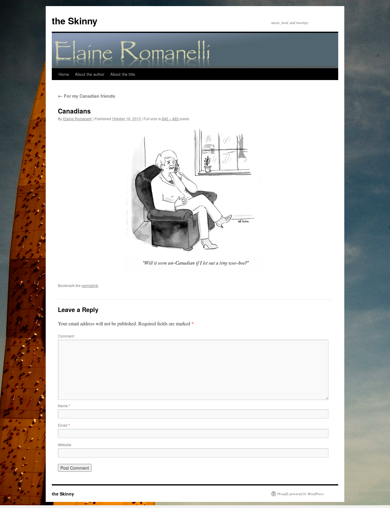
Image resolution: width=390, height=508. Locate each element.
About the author (89, 74)
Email (64, 425)
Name (64, 405)
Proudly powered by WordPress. (300, 493)
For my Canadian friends (86, 96)
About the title (122, 74)
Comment (66, 335)
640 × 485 (170, 118)
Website (64, 444)
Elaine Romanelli (77, 118)
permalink (90, 285)
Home (63, 74)
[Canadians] (195, 200)
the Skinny (75, 20)
